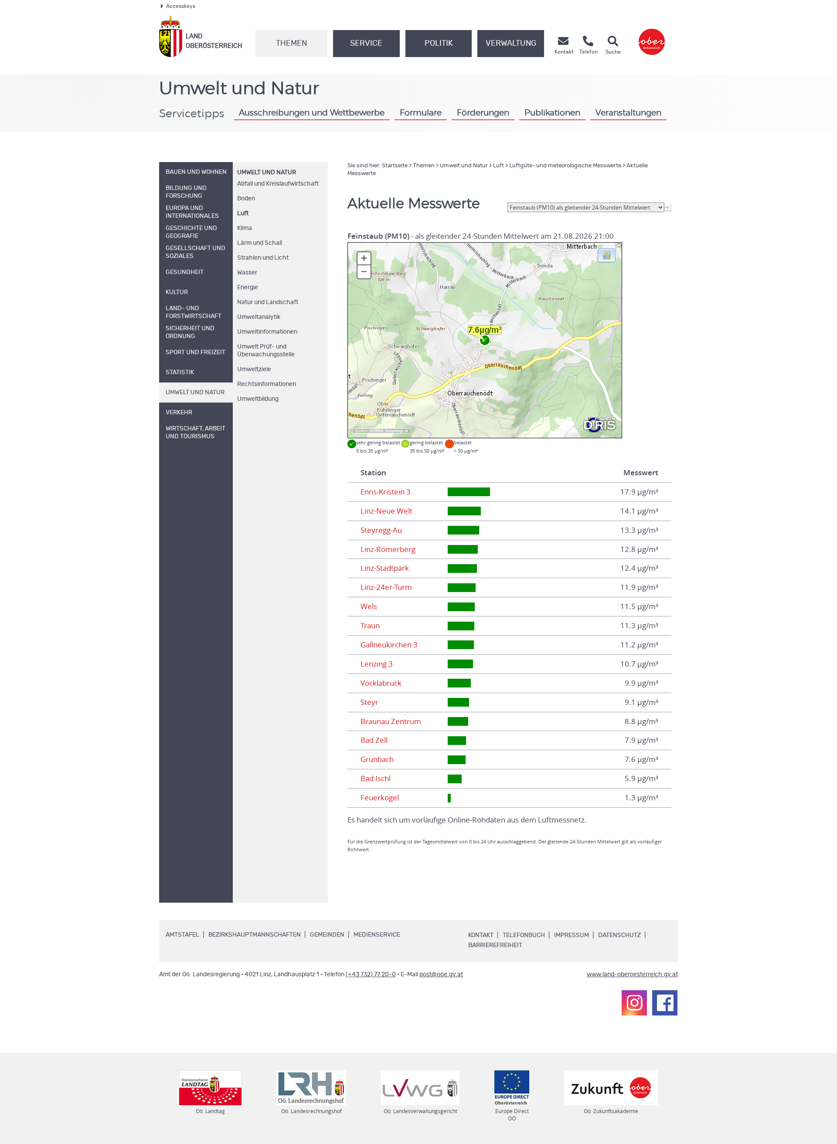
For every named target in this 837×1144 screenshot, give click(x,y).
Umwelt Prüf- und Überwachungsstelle (266, 351)
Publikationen (552, 113)
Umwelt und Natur (266, 172)
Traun (370, 625)
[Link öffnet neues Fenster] (652, 36)
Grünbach (377, 759)
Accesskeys (180, 6)
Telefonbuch (524, 935)
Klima (244, 228)
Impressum (571, 935)
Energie (247, 287)
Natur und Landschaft (267, 302)
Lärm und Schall (259, 243)
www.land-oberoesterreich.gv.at (632, 974)
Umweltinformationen (267, 332)
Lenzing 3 (377, 664)
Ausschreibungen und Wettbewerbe (311, 113)
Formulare (421, 113)
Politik (439, 43)
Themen (291, 43)
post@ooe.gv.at (441, 974)
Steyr (369, 702)
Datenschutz (619, 935)
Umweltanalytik (258, 317)
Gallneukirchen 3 (389, 645)
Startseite (395, 166)
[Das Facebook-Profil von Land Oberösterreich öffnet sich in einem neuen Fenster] (665, 1003)
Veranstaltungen (628, 113)
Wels (369, 606)
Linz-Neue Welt (386, 511)
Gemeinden (327, 935)
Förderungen (483, 113)
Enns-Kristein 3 (386, 492)
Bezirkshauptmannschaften (254, 935)
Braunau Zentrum (391, 721)
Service (366, 43)
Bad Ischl (376, 778)
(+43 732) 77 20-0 (371, 974)
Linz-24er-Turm (386, 587)
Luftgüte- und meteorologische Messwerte (565, 166)
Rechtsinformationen (266, 384)
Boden (246, 199)
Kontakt (480, 935)
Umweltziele (254, 369)
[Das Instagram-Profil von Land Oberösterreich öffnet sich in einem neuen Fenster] (634, 1003)
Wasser (247, 273)
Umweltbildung (258, 399)
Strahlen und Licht (263, 258)
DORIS (376, 431)
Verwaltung (511, 43)
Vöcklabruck (381, 683)
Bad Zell (374, 740)
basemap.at (397, 431)
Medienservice (377, 935)
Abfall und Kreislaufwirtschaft (278, 184)
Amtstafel (182, 935)
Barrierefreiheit (495, 945)
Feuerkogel (380, 797)
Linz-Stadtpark (385, 568)
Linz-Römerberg (388, 549)
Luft (242, 213)
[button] (606, 255)
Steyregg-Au (381, 530)
